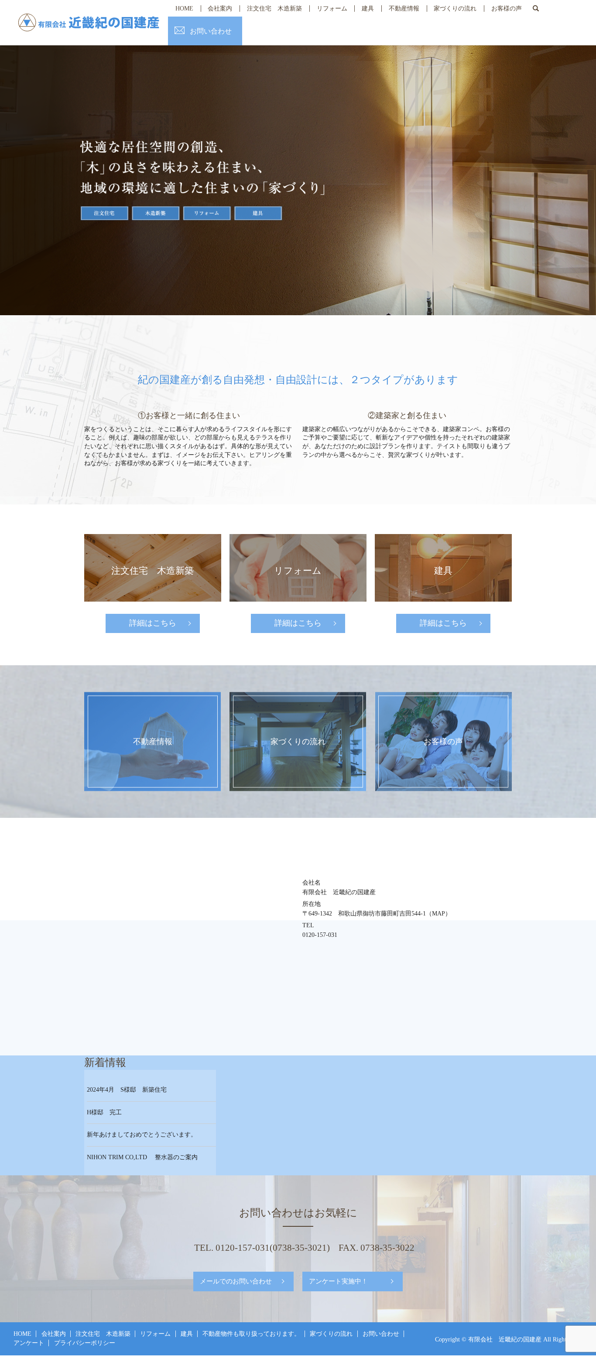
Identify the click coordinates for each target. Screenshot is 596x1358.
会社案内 (220, 8)
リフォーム (332, 8)
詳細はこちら (152, 623)
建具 (368, 8)
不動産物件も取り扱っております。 (251, 1334)
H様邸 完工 (104, 1112)
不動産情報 (404, 8)
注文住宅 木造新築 (274, 8)
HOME (184, 8)
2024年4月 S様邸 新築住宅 (127, 1089)
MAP (438, 913)
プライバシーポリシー (84, 1343)
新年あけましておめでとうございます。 (142, 1134)
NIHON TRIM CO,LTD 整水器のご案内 (142, 1157)
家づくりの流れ (455, 8)
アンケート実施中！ (338, 1281)
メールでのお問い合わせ (236, 1281)
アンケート (29, 1343)
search (535, 8)
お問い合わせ (211, 31)
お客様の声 (506, 8)
